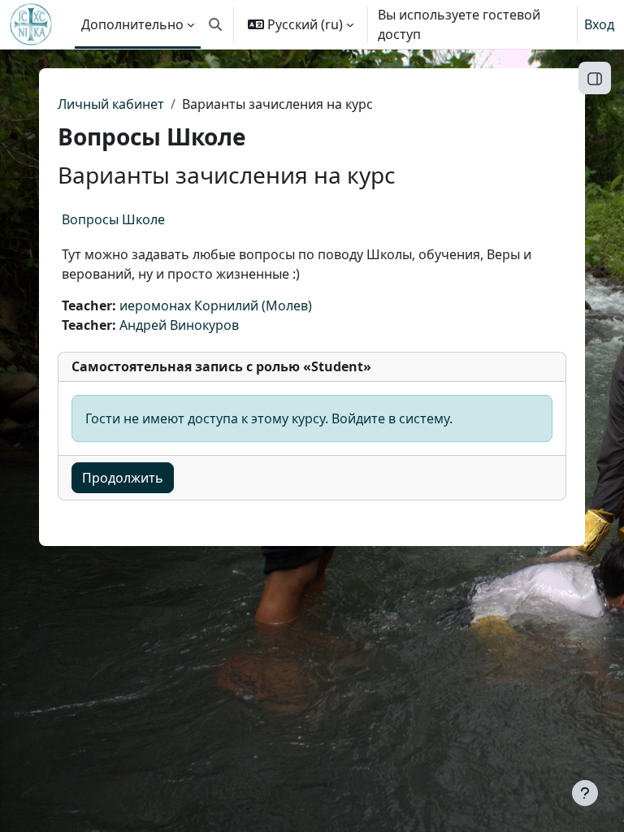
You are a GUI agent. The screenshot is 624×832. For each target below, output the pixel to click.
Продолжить (122, 478)
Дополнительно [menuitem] (132, 24)
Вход (599, 24)
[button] (215, 24)
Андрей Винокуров (179, 325)
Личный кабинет (111, 104)
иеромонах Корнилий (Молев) (215, 305)
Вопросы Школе (113, 219)
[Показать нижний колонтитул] (585, 793)
